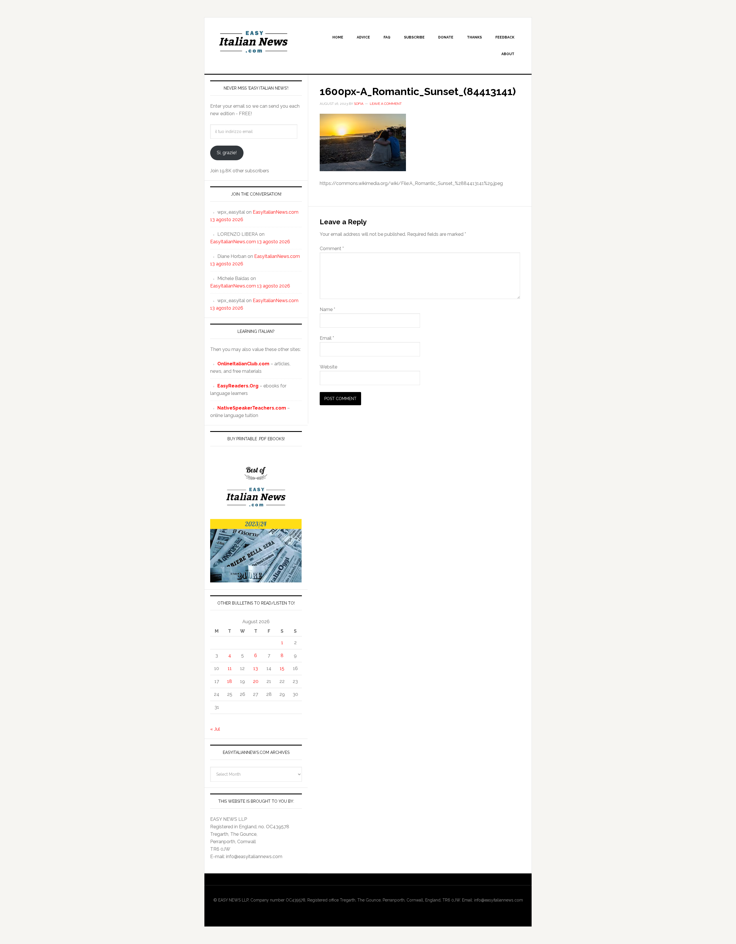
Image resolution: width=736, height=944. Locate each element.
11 (230, 668)
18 (229, 681)
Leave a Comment (386, 104)
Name (327, 309)
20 (255, 681)
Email (327, 338)
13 (255, 668)
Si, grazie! (227, 152)
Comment (332, 248)
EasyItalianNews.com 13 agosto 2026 (250, 241)
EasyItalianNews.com (253, 42)
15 (282, 668)
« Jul (215, 729)
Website (328, 367)
